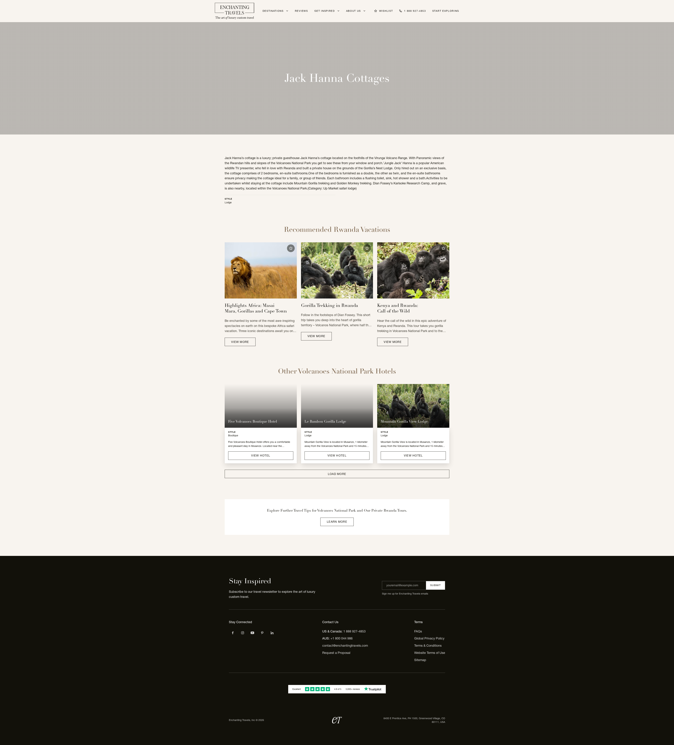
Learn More (337, 521)
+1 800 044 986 (342, 638)
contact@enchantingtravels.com (345, 646)
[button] (291, 248)
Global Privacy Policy (429, 638)
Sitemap (420, 660)
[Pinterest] (262, 633)
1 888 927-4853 (354, 631)
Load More (337, 474)
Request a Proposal (336, 653)
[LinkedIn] (272, 633)
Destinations (273, 10)
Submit (435, 585)
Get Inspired (324, 10)
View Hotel (260, 455)
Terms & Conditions (428, 646)
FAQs (418, 631)
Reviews (301, 10)
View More (240, 342)
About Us (353, 10)
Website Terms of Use (429, 653)
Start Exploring (445, 10)
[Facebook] (233, 633)
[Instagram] (242, 633)
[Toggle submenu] (287, 10)
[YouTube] (252, 633)
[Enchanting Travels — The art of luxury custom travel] (234, 11)
